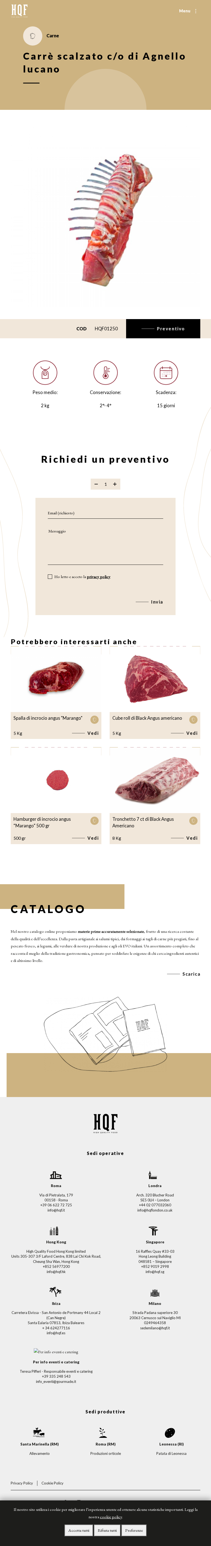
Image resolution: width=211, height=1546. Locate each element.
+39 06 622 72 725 (56, 1205)
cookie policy (111, 1517)
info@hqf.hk (56, 1271)
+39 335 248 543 (56, 1376)
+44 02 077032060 (155, 1205)
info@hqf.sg (155, 1271)
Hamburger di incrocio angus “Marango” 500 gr (42, 822)
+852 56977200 (56, 1266)
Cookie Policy (52, 1483)
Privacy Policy (22, 1483)
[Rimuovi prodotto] (96, 484)
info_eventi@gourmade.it (56, 1381)
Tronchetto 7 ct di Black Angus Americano (143, 822)
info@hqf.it (56, 1210)
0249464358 (155, 1323)
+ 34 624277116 (56, 1328)
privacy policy (98, 576)
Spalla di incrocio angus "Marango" (47, 718)
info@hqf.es (56, 1333)
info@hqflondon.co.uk (155, 1210)
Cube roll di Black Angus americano (147, 718)
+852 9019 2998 (155, 1266)
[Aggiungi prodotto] (114, 484)
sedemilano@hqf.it (155, 1328)
